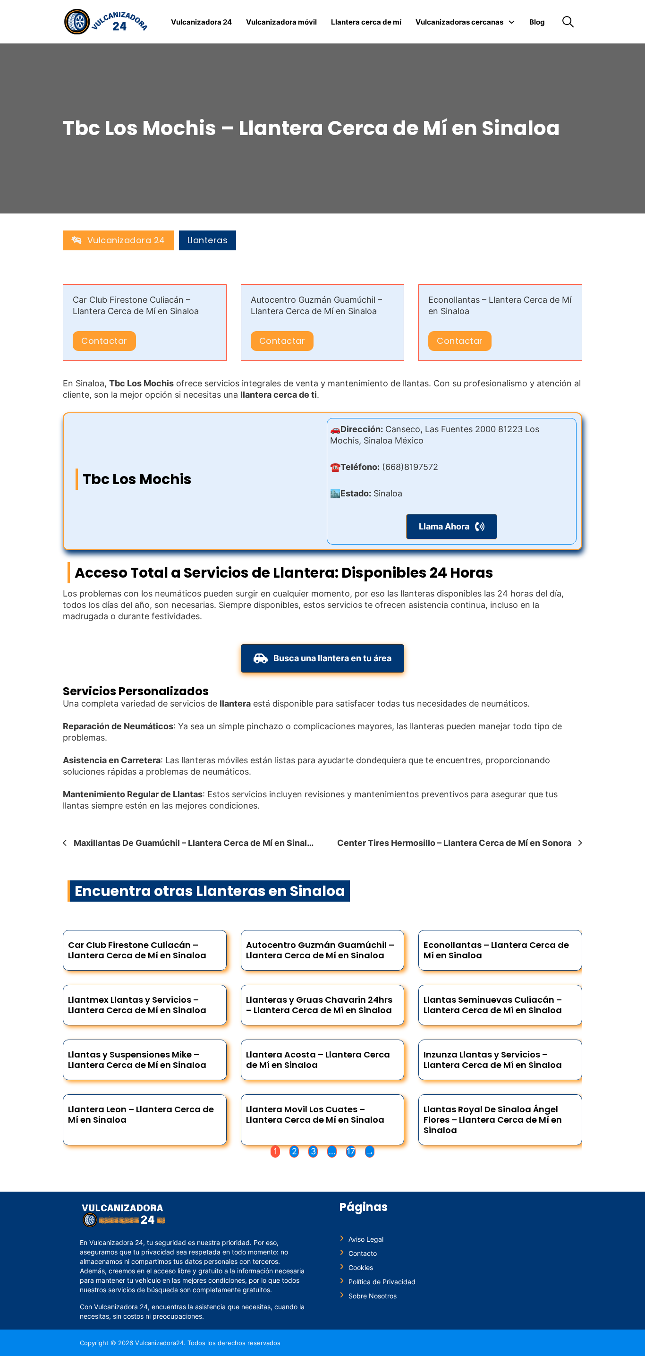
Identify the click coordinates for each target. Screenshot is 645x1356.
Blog (537, 21)
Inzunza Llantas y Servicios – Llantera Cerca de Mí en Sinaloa (493, 1060)
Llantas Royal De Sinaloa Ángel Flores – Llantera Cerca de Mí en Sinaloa (493, 1119)
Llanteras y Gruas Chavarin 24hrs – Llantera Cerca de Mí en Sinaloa (319, 1005)
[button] (451, 526)
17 (351, 1151)
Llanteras (207, 240)
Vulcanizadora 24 (201, 21)
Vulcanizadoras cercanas (459, 21)
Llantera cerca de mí (366, 21)
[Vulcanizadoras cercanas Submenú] (511, 22)
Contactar (104, 341)
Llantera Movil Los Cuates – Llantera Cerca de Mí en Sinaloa (315, 1114)
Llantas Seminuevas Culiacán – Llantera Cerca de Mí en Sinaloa (493, 1005)
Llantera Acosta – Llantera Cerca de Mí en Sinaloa (318, 1060)
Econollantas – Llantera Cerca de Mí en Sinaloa (496, 950)
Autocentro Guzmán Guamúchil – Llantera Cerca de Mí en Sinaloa (320, 950)
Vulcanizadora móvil (281, 21)
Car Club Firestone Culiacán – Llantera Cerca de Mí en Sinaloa (137, 950)
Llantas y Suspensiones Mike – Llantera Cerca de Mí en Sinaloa (137, 1060)
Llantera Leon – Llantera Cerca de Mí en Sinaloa (141, 1114)
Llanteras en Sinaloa (270, 891)
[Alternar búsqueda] (568, 21)
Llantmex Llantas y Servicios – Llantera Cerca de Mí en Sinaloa (137, 1005)
